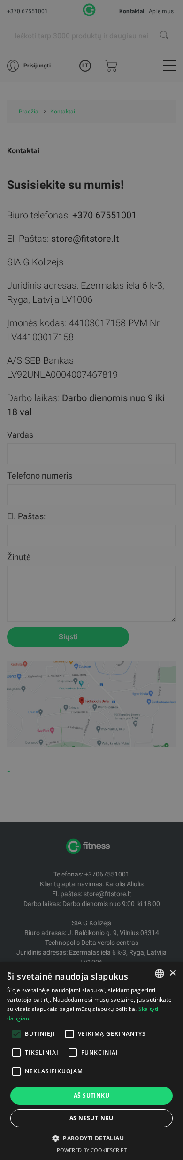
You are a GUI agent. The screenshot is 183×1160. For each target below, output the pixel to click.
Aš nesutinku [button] (91, 1118)
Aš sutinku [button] (91, 1096)
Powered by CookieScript (92, 1149)
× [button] (172, 973)
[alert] (91, 580)
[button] (91, 1138)
